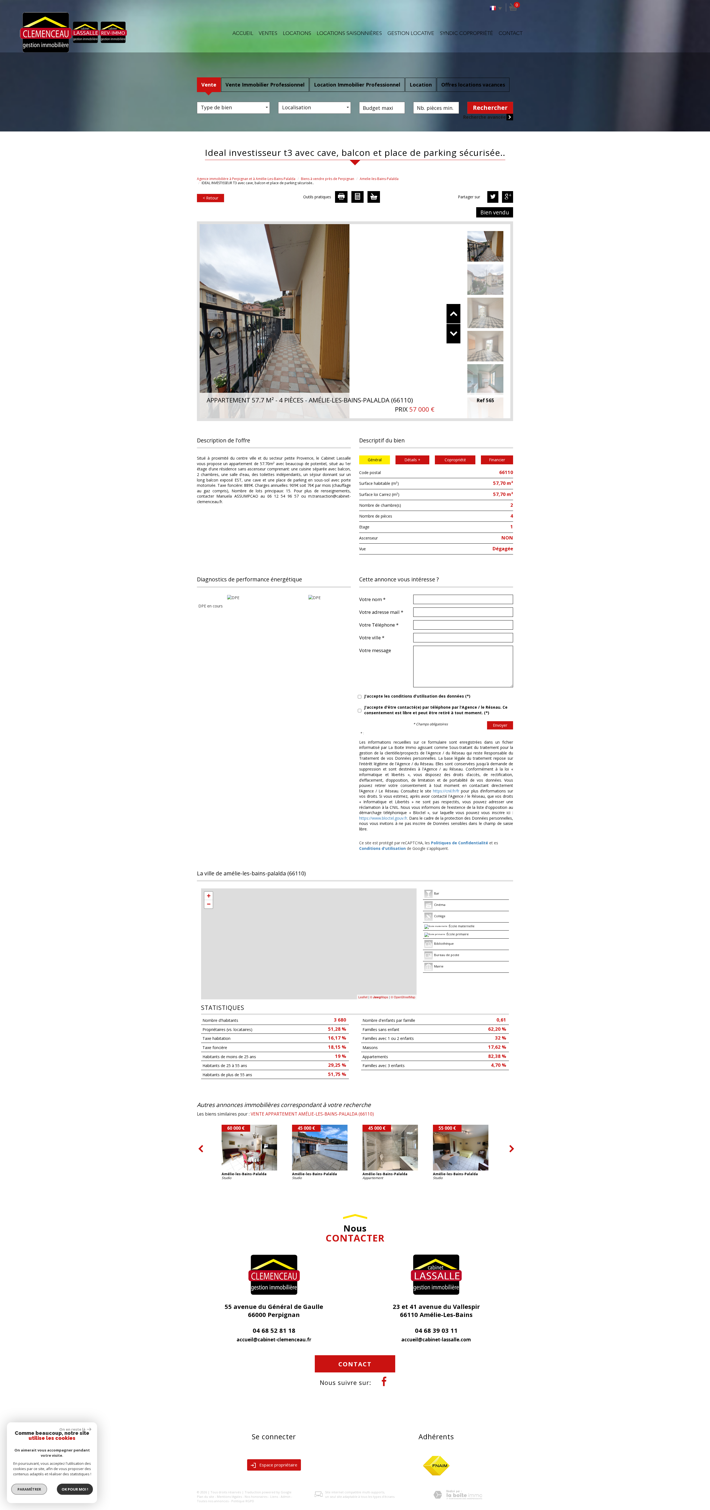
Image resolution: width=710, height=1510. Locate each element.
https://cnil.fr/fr (446, 791)
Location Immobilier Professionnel (357, 84)
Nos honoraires (256, 1496)
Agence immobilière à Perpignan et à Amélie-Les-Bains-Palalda (246, 178)
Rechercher (490, 108)
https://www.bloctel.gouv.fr (383, 818)
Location (421, 84)
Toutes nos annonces (213, 1501)
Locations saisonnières (349, 33)
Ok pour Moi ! (75, 1489)
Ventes (268, 33)
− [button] (209, 904)
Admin (285, 1496)
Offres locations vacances (473, 84)
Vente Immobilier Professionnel (265, 84)
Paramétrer (29, 1489)
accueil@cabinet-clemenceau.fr (274, 1339)
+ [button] (209, 895)
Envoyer (500, 725)
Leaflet (362, 997)
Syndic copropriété (466, 33)
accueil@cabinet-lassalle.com (436, 1339)
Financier (497, 459)
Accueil (242, 33)
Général (375, 459)
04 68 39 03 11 (436, 1330)
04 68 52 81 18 (274, 1330)
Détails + (412, 459)
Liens (274, 1496)
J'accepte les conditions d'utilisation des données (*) (417, 696)
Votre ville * (371, 637)
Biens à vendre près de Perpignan (327, 178)
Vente (208, 84)
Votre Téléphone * (379, 625)
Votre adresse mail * (381, 612)
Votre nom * (372, 599)
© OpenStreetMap (403, 997)
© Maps (379, 997)
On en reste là (72, 1429)
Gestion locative (410, 33)
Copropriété (455, 459)
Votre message (375, 650)
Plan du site (205, 1496)
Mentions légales (229, 1496)
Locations (297, 33)
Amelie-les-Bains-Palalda (379, 178)
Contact (511, 33)
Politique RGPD (242, 1501)
